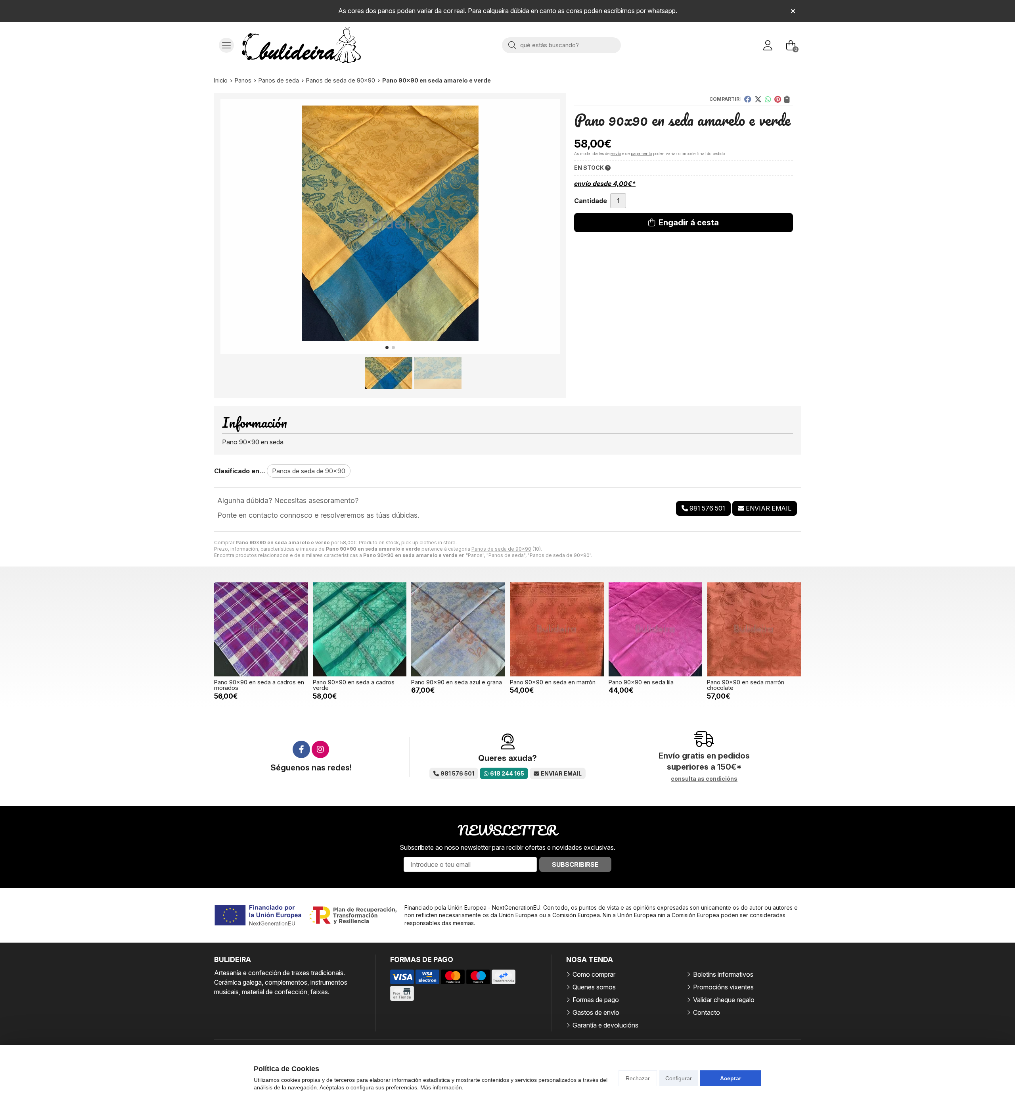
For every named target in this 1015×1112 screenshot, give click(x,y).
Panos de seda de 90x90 (501, 549)
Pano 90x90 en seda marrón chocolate (745, 685)
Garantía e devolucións (605, 1025)
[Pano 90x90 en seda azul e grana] (458, 629)
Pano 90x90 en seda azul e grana (456, 682)
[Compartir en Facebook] (747, 99)
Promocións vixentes (723, 987)
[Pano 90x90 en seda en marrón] (557, 629)
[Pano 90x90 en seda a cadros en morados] (261, 629)
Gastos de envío (596, 1012)
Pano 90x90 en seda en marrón (553, 682)
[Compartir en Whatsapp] (768, 99)
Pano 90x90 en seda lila (641, 682)
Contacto (706, 1012)
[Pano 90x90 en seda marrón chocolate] (754, 629)
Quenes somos (594, 987)
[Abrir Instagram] (320, 749)
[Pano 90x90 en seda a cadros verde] (360, 629)
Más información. (441, 1087)
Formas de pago (596, 1000)
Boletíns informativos (723, 974)
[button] (387, 347)
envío (616, 153)
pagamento (641, 153)
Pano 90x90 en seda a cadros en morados (259, 685)
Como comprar (594, 974)
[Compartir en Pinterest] (777, 99)
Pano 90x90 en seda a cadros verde (354, 685)
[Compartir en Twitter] (758, 99)
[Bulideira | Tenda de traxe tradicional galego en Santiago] (301, 45)
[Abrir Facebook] (301, 749)
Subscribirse (575, 864)
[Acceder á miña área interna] (767, 45)
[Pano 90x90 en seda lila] (656, 629)
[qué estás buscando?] (561, 45)
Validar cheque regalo (724, 1000)
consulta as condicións (704, 779)
